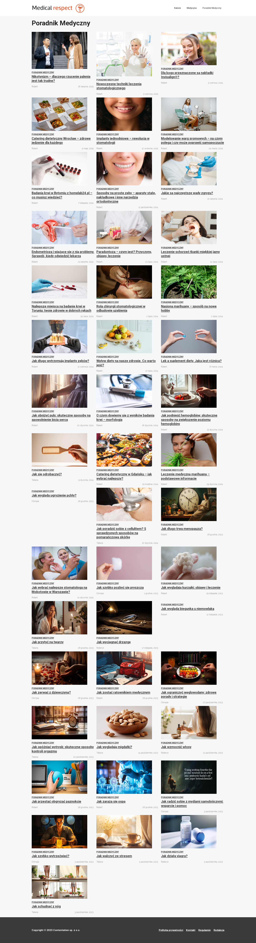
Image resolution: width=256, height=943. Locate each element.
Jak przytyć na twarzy (48, 642)
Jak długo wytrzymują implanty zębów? (60, 361)
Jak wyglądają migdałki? (114, 747)
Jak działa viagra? (174, 856)
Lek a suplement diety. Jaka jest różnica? (191, 361)
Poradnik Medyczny (212, 8)
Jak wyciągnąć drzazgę (113, 642)
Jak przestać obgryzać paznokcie (56, 801)
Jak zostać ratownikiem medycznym (123, 692)
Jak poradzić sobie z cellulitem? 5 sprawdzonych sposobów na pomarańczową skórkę (121, 533)
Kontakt (190, 930)
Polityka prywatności (171, 930)
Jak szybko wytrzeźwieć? (50, 856)
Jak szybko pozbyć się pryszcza (120, 587)
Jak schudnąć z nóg (46, 906)
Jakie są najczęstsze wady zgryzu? (187, 193)
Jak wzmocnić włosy (176, 747)
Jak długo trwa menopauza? (182, 529)
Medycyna (192, 8)
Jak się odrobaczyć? (47, 474)
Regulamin (204, 930)
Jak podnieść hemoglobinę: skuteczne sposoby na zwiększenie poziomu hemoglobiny (189, 419)
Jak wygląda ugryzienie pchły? (54, 495)
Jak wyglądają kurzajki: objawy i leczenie (190, 587)
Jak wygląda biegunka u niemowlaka (187, 609)
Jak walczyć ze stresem (114, 856)
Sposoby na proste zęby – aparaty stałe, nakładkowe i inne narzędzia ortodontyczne (126, 197)
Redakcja (219, 930)
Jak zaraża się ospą (110, 801)
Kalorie (177, 8)
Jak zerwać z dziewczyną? (51, 692)
